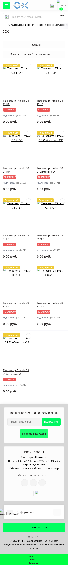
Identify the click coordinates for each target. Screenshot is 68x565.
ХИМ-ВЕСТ (34, 537)
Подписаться (51, 422)
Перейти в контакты (34, 433)
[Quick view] (28, 66)
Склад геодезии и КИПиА (21, 25)
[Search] (7, 16)
